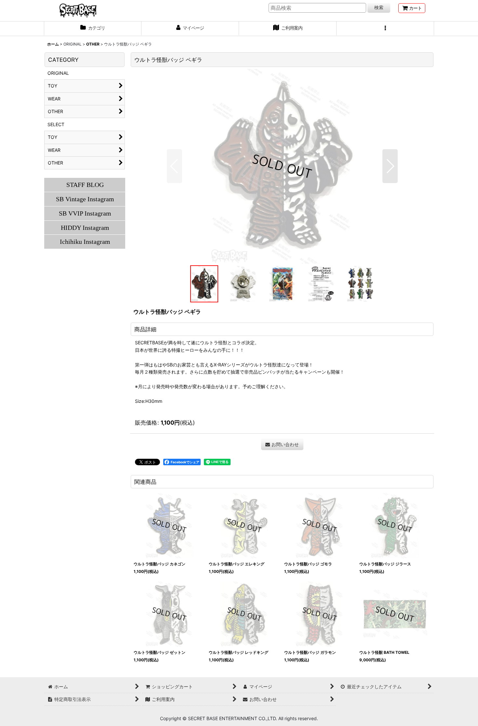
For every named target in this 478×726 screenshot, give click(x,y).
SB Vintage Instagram (85, 199)
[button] (385, 28)
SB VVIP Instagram (85, 213)
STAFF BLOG (85, 184)
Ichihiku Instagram (85, 241)
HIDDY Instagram (85, 227)
